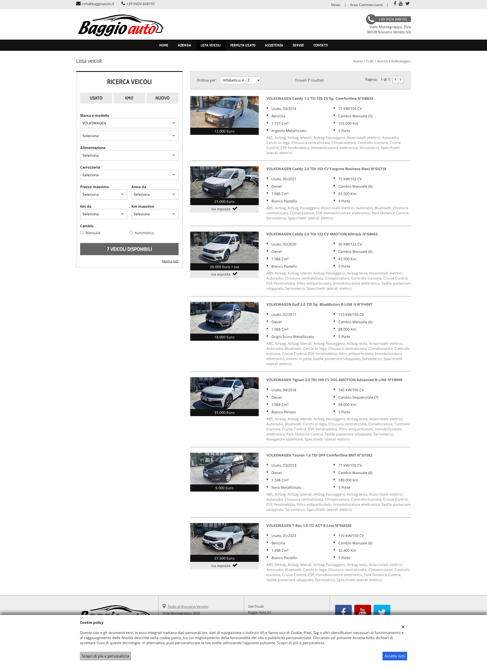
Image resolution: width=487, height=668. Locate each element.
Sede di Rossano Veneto (188, 606)
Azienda (184, 45)
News (335, 4)
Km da (85, 206)
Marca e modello (94, 115)
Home (163, 45)
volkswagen (401, 61)
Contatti (321, 45)
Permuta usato (243, 45)
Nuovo (162, 98)
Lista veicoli (211, 45)
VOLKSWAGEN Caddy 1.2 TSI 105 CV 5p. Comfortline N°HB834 (319, 98)
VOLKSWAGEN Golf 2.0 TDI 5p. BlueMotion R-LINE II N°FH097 (319, 304)
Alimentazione (93, 147)
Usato (96, 98)
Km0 (129, 98)
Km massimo (142, 206)
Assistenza (274, 45)
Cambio (87, 225)
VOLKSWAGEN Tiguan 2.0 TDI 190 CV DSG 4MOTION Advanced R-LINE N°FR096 (334, 379)
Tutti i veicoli (377, 61)
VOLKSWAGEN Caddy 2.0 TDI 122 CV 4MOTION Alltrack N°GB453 (322, 234)
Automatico (144, 232)
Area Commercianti (366, 4)
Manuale (92, 232)
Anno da (138, 186)
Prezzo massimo (94, 186)
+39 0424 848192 (140, 3)
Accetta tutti (395, 656)
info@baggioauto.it (98, 3)
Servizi (298, 45)
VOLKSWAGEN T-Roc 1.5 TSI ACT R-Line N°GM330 (308, 525)
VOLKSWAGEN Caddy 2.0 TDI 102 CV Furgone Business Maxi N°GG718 (326, 168)
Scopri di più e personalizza (105, 656)
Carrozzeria (90, 167)
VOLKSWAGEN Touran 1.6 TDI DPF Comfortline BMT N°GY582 (319, 455)
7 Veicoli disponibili (129, 249)
